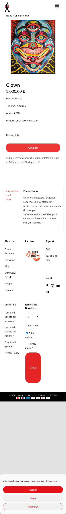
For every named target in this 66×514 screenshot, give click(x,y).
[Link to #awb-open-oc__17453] (57, 6)
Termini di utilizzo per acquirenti (10, 316)
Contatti (9, 289)
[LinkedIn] (47, 291)
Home (9, 15)
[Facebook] (47, 285)
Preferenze (33, 506)
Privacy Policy (12, 352)
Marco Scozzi (14, 98)
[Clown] (33, 47)
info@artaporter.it (30, 162)
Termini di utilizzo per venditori (10, 331)
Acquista (33, 147)
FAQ (48, 249)
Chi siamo (10, 259)
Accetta (33, 489)
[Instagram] (52, 285)
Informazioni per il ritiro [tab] (12, 195)
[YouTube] (58, 285)
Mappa (8, 283)
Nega (33, 498)
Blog (7, 266)
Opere (17, 15)
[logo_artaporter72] (8, 2)
